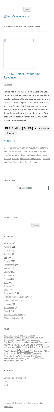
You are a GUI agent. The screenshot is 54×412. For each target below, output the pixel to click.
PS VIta (15, 158)
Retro (36, 351)
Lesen (25, 344)
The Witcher (36, 356)
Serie (6, 282)
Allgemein (8, 243)
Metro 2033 (16, 347)
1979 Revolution (28, 155)
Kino (12, 345)
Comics (7, 250)
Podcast (7, 158)
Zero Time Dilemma (28, 162)
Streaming (27, 354)
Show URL (11, 133)
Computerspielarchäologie (15, 378)
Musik (24, 347)
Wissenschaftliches (12, 318)
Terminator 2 (9, 356)
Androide (31, 335)
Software (7, 286)
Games (7, 261)
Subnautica (36, 354)
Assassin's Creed (11, 338)
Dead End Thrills (11, 381)
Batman (22, 338)
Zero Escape (13, 162)
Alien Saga (23, 335)
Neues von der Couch (18, 151)
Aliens (16, 335)
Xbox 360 (9, 360)
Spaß (6, 290)
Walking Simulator (27, 358)
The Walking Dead (22, 356)
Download (44, 129)
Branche (34, 337)
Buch (41, 338)
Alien (6, 336)
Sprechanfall (33, 151)
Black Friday (41, 155)
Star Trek (7, 354)
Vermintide (24, 158)
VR (17, 358)
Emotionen (35, 340)
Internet (7, 268)
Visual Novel (35, 158)
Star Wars (16, 353)
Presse (7, 279)
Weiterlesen (11, 141)
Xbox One (18, 361)
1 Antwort (8, 84)
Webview (39, 358)
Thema (8, 304)
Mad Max (7, 347)
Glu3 (6, 385)
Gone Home (44, 342)
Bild (27, 338)
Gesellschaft (9, 265)
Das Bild (7, 254)
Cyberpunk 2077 (19, 340)
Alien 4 (11, 335)
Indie (7, 344)
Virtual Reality (9, 358)
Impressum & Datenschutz (14, 403)
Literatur (7, 272)
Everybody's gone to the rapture (16, 342)
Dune (28, 340)
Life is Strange (37, 345)
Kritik (17, 344)
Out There (43, 347)
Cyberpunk (8, 340)
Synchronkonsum (13, 300)
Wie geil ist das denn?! (13, 315)
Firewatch (34, 342)
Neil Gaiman (32, 347)
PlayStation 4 (10, 351)
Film (5, 257)
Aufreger (7, 247)
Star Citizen (44, 351)
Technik (7, 311)
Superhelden (9, 307)
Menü (27, 9)
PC (48, 347)
